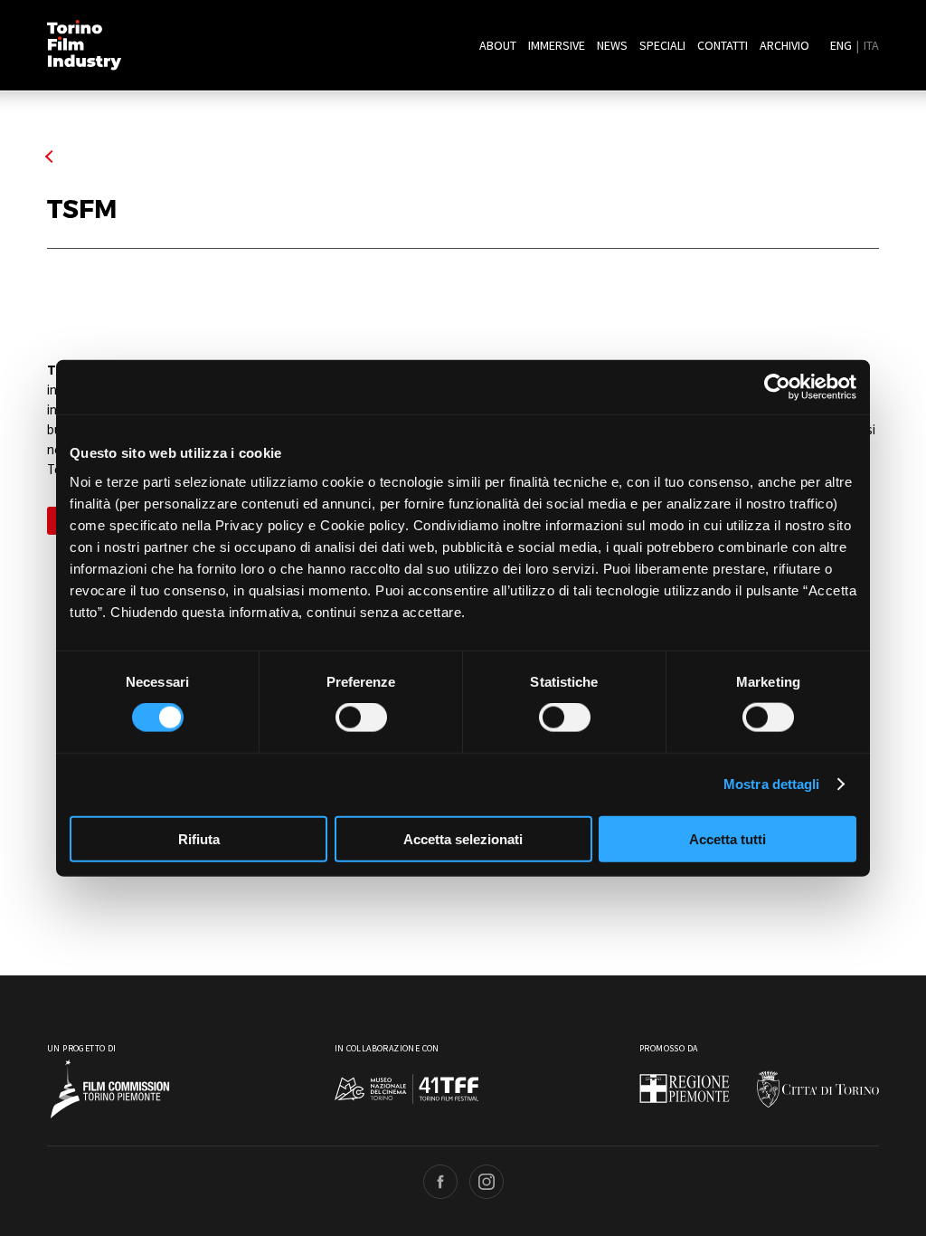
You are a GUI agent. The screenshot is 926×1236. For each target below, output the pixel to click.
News (612, 45)
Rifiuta (199, 838)
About (497, 45)
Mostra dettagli (771, 784)
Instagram (486, 1182)
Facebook (440, 1182)
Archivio (784, 45)
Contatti (722, 45)
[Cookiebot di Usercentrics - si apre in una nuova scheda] (777, 387)
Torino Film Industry (84, 45)
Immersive (556, 45)
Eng (841, 45)
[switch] (361, 717)
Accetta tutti (727, 838)
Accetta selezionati (463, 838)
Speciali (662, 45)
